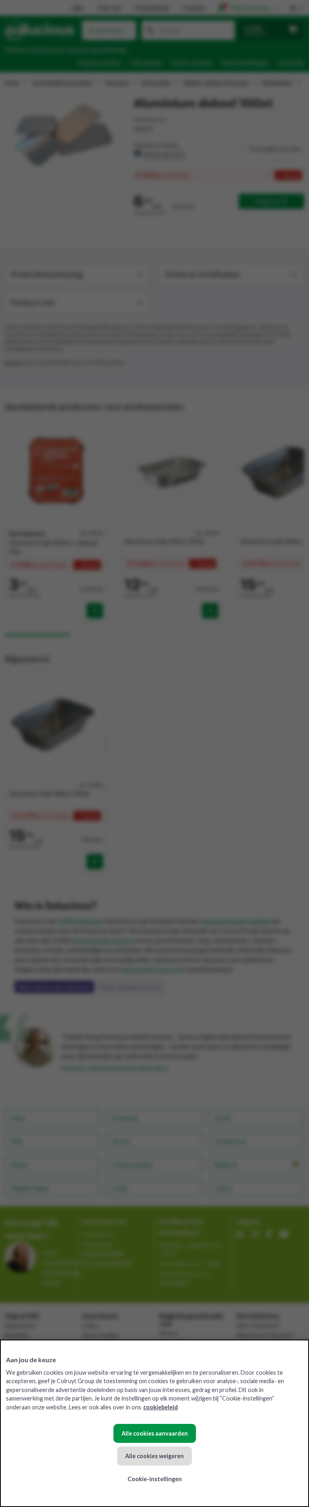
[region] (154, 1423)
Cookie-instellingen (155, 1479)
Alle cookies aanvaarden (155, 1433)
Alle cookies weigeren (154, 1456)
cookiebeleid (160, 1407)
